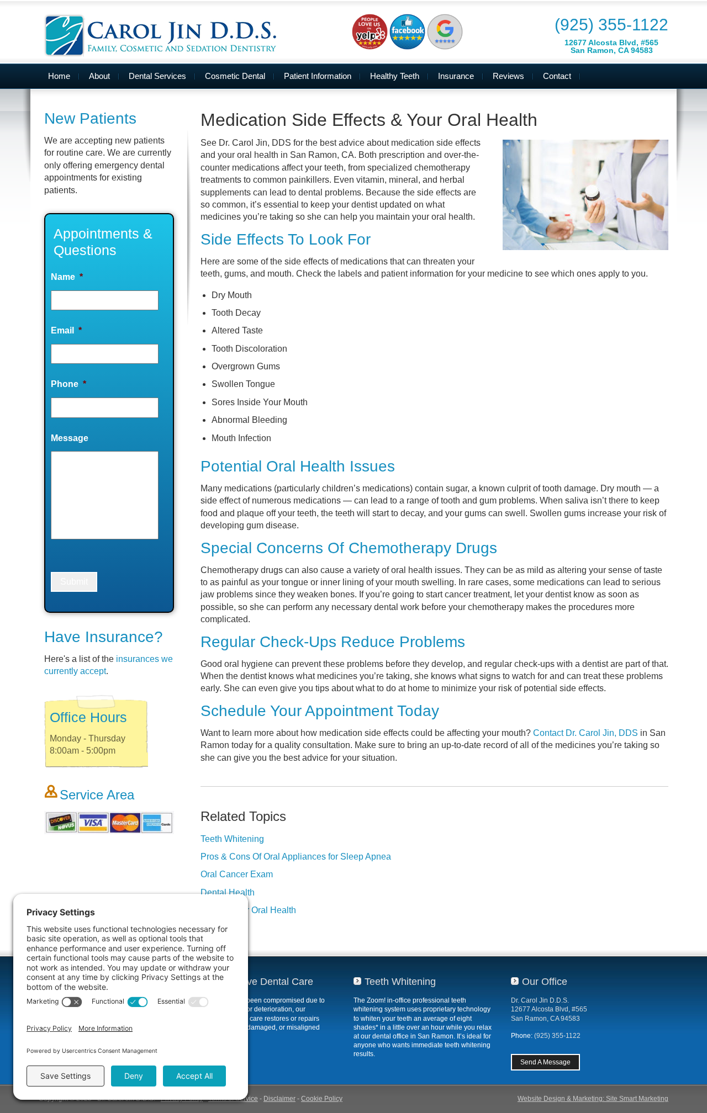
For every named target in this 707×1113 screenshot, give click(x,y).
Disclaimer (279, 1099)
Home (59, 76)
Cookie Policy (321, 1099)
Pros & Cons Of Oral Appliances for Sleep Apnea (296, 856)
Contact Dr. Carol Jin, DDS (585, 733)
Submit (74, 581)
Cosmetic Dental (235, 76)
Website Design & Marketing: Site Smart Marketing (593, 1099)
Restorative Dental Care (260, 981)
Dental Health (228, 892)
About (99, 76)
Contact (557, 76)
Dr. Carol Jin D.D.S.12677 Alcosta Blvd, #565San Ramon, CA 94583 (549, 1009)
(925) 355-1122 (611, 24)
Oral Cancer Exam (237, 874)
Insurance (456, 76)
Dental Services (157, 76)
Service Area (97, 794)
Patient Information (317, 76)
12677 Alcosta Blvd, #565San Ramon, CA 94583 (611, 46)
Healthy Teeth (394, 76)
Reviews (508, 76)
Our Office (544, 981)
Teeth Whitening (232, 839)
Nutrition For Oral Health (248, 910)
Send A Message (545, 1062)
